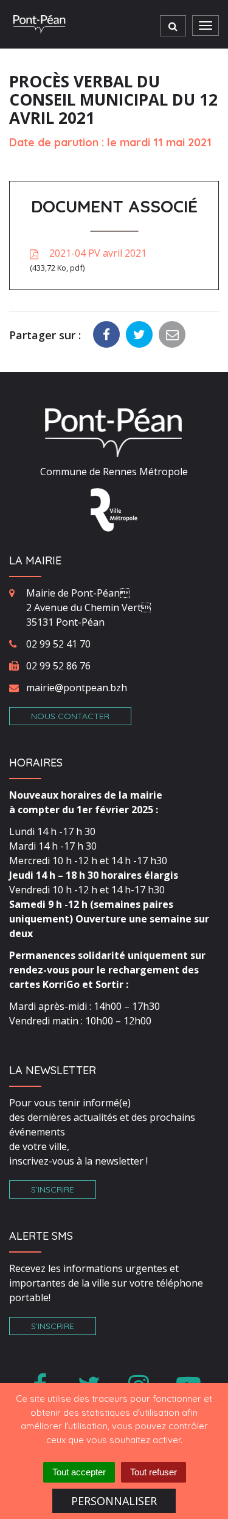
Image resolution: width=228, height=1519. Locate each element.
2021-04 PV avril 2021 (89, 259)
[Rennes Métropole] (114, 509)
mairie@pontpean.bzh (76, 687)
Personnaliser (114, 1501)
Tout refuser (153, 1472)
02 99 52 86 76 (58, 665)
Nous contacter (70, 716)
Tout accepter (79, 1472)
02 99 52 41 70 (58, 644)
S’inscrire (52, 1189)
